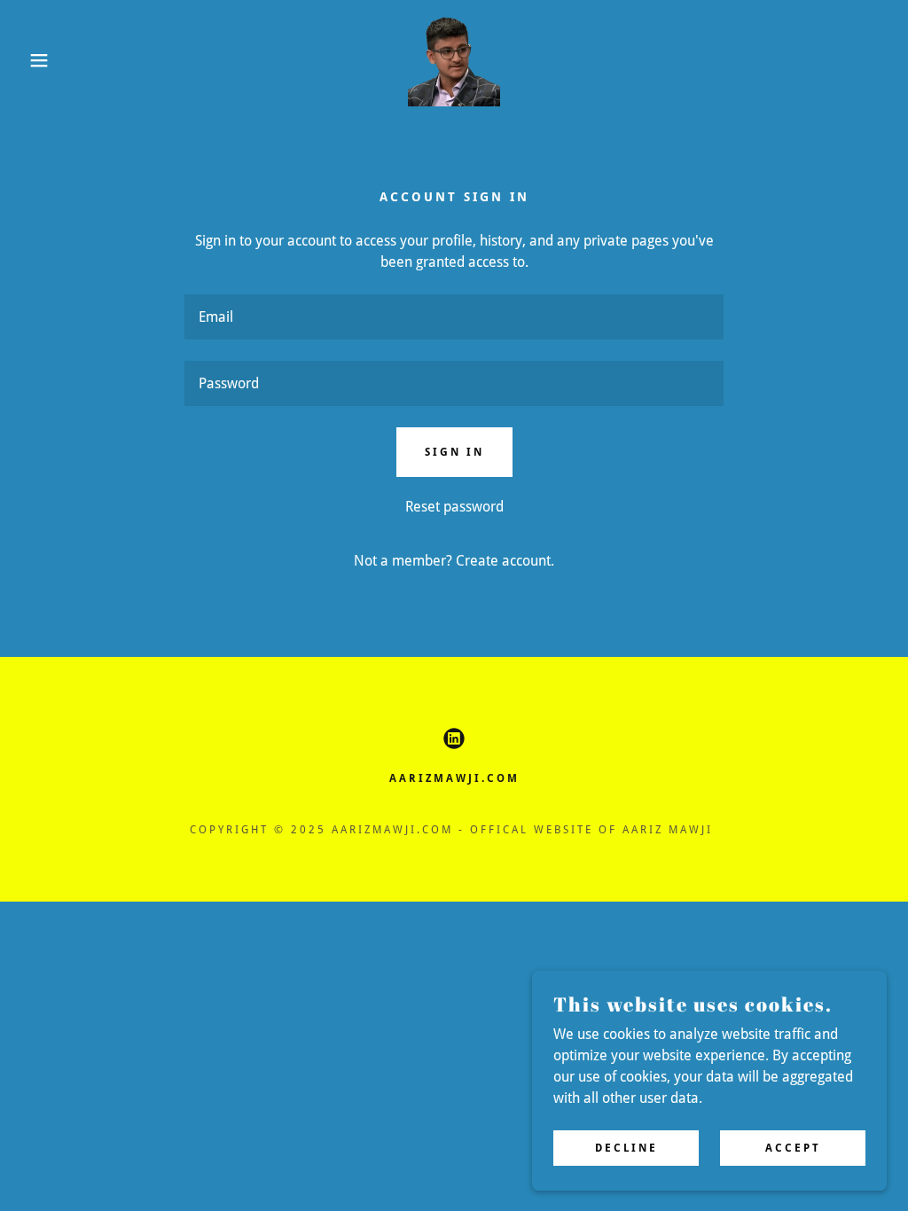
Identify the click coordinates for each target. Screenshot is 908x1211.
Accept (793, 1147)
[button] (45, 60)
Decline (626, 1147)
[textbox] (454, 317)
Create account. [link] (505, 560)
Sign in (454, 452)
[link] (454, 59)
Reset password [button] (454, 506)
